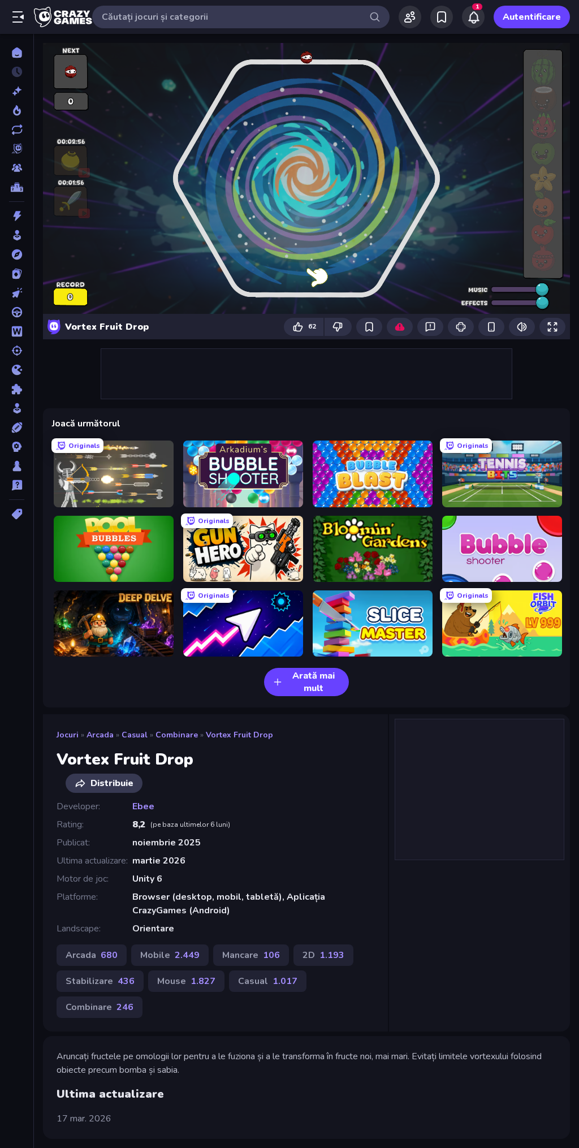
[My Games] (441, 17)
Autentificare (532, 17)
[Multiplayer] (16, 168)
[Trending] (16, 110)
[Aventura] (16, 254)
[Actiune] (16, 216)
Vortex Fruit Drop (239, 735)
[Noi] (16, 91)
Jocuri (68, 735)
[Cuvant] (16, 331)
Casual (135, 735)
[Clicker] (16, 293)
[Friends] (410, 17)
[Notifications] (473, 17)
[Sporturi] (16, 427)
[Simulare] (16, 408)
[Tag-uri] (16, 514)
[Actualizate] (16, 129)
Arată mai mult (313, 682)
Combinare (176, 735)
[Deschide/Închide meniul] (18, 17)
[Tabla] (16, 466)
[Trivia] (16, 485)
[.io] (16, 369)
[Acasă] (16, 52)
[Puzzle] (16, 389)
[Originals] (16, 148)
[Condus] (16, 312)
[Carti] (16, 273)
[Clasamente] (16, 187)
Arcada (100, 735)
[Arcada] (16, 235)
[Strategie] (16, 446)
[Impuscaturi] (16, 350)
